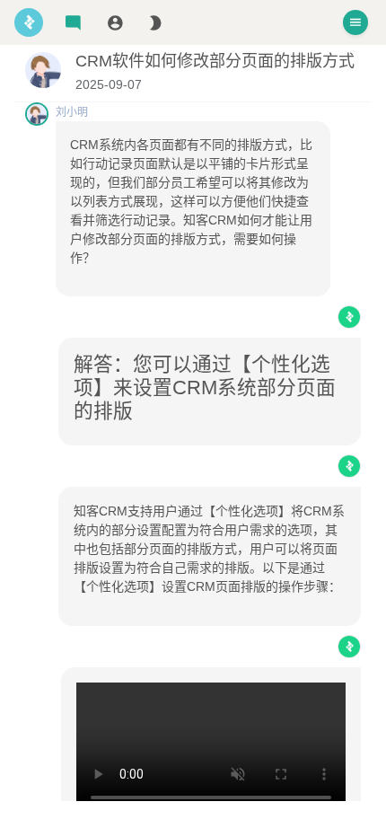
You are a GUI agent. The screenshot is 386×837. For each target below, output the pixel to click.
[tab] (73, 23)
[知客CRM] (28, 22)
